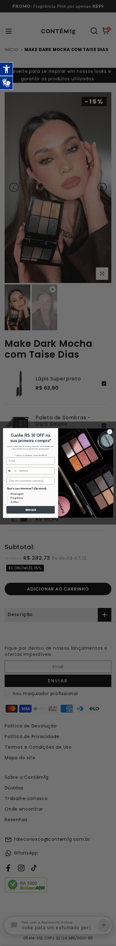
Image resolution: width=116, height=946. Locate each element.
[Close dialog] (109, 431)
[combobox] (11, 470)
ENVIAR (30, 510)
